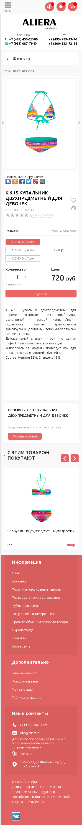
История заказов (25, 681)
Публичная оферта (26, 606)
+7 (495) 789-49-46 (63, 39)
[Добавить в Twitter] (28, 181)
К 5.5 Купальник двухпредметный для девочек (40, 531)
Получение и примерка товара (35, 614)
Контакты (19, 638)
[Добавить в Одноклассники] (15, 181)
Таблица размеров (63, 230)
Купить (41, 294)
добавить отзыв (42, 215)
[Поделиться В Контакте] (8, 181)
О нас (16, 573)
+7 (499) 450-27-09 (23, 39)
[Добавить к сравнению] (74, 207)
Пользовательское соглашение (36, 597)
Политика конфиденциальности (36, 589)
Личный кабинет (24, 673)
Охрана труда (22, 630)
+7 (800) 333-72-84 (63, 43)
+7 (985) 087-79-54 (23, 43)
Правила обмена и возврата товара (40, 622)
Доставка (19, 581)
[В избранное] (74, 200)
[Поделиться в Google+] (35, 181)
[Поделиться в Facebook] (22, 181)
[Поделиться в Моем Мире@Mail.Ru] (42, 181)
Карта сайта (21, 646)
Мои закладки (22, 689)
